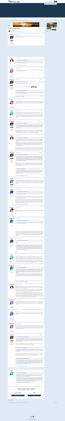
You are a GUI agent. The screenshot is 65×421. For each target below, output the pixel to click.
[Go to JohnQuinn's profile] (11, 113)
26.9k (12, 42)
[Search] (56, 4)
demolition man (11, 218)
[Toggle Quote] (16, 81)
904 (12, 106)
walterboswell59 (11, 323)
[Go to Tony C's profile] (11, 313)
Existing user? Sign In (50, 1)
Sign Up (55, 1)
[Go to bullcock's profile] (11, 192)
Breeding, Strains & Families (19, 31)
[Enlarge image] (20, 65)
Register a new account (18, 395)
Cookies (34, 418)
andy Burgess (13, 30)
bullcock (11, 189)
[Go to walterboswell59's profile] (11, 302)
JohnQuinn (11, 110)
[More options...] (43, 34)
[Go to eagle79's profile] (11, 373)
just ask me (12, 178)
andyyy (11, 68)
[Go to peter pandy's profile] (11, 210)
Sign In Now (34, 395)
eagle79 (11, 370)
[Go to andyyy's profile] (11, 71)
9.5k (12, 306)
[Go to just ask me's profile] (11, 181)
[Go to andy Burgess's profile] (9, 31)
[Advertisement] (32, 12)
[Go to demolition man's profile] (11, 221)
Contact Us (31, 418)
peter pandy (12, 207)
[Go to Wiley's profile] (11, 257)
